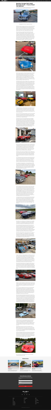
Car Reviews (14, 401)
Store (24, 400)
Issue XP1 (25, 399)
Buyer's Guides (38, 0)
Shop (49, 0)
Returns (36, 401)
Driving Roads (35, 0)
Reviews (32, 0)
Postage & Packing (36, 400)
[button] (41, 0)
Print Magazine (46, 0)
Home (13, 399)
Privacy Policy (36, 399)
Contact (36, 403)
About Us (24, 401)
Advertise (25, 402)
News (30, 0)
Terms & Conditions (37, 402)
